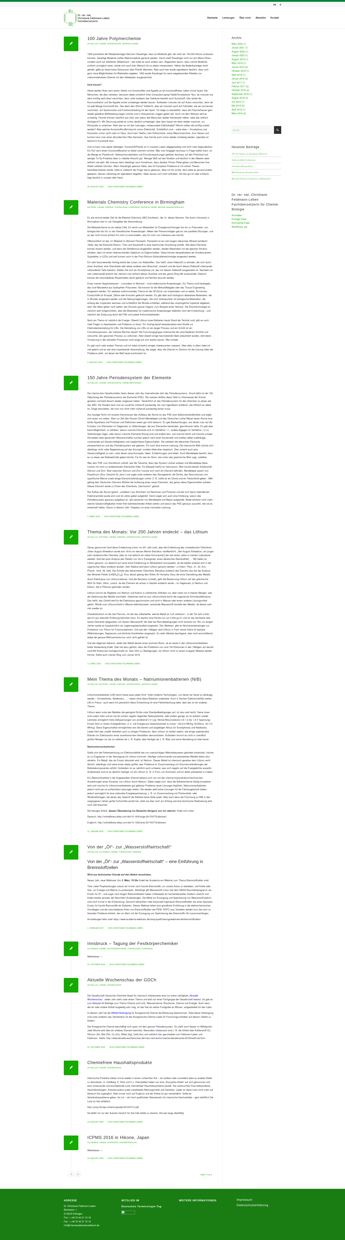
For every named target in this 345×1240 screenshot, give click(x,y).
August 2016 (238, 97)
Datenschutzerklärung (252, 1205)
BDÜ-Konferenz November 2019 (245, 172)
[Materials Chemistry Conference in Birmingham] (71, 207)
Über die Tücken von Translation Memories (249, 153)
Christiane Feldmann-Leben (127, 187)
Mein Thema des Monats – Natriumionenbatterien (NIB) (144, 679)
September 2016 (240, 94)
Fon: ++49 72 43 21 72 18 (77, 1217)
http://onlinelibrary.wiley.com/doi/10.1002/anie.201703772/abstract (132, 822)
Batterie (91, 207)
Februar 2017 (238, 86)
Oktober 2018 (239, 70)
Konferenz (134, 207)
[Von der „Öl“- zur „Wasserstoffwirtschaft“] (71, 852)
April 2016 (237, 109)
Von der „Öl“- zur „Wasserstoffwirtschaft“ (129, 846)
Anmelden (237, 215)
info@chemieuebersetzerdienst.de (81, 1225)
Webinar (137, 852)
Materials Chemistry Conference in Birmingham (136, 202)
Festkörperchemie (116, 949)
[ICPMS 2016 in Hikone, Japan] (71, 1143)
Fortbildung (121, 207)
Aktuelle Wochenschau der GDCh (121, 979)
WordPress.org (239, 226)
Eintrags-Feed (239, 219)
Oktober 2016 (239, 90)
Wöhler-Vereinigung (121, 1012)
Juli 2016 (236, 101)
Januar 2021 (238, 47)
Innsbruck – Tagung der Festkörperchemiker (132, 943)
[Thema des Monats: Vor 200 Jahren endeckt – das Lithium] (71, 537)
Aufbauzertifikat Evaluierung (244, 160)
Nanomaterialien (175, 207)
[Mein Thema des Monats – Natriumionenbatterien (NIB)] (71, 684)
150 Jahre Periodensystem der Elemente (129, 377)
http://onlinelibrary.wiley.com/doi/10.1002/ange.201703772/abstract (131, 816)
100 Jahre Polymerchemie (114, 38)
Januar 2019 (238, 67)
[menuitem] (275, 5)
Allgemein (104, 852)
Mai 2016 (236, 105)
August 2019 (238, 59)
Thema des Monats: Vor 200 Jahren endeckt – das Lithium (147, 531)
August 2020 (238, 51)
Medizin (161, 207)
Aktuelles (92, 44)
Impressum (244, 1199)
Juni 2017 (237, 82)
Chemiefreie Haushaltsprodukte (119, 1062)
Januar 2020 (238, 55)
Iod (159, 1034)
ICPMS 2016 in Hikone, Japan (118, 1137)
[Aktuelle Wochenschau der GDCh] (71, 985)
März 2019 (237, 63)
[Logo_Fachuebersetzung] (87, 17)
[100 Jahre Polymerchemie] (71, 44)
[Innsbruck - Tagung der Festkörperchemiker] (71, 949)
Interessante (114, 44)
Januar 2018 (238, 78)
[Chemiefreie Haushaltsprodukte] (71, 1068)
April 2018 (237, 74)
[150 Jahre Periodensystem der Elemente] (71, 383)
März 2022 (237, 43)
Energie (109, 207)
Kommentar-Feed (240, 222)
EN (274, 4)
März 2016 (237, 113)
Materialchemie (130, 44)
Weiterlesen (93, 956)
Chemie (102, 44)
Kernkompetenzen (131, 383)
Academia (154, 880)
